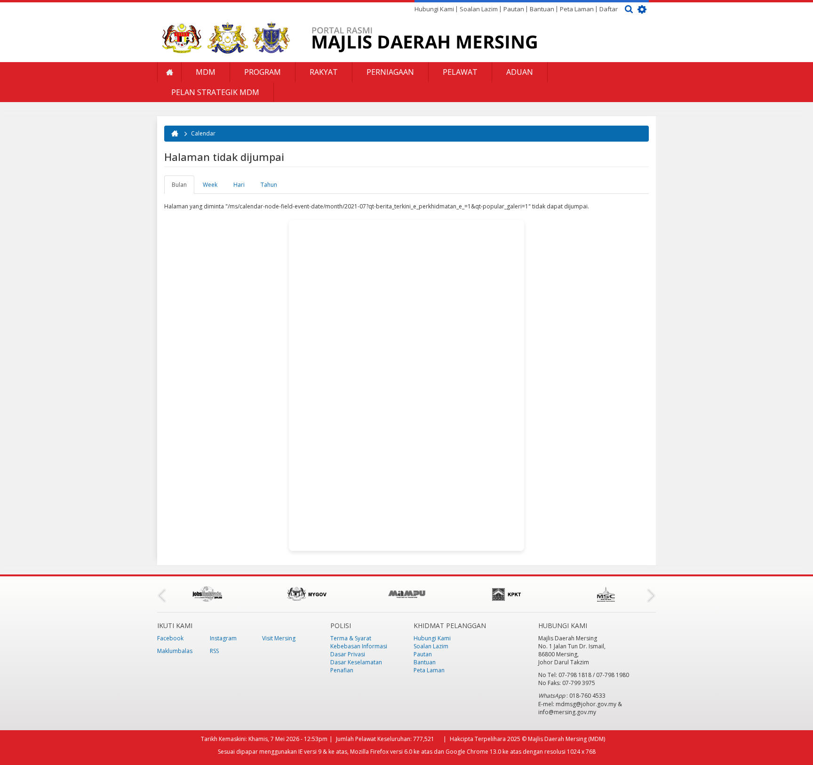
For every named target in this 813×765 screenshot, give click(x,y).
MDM (205, 72)
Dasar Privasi (347, 654)
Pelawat (460, 72)
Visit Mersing (278, 638)
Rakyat (324, 72)
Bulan (183, 187)
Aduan (519, 72)
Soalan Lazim (479, 9)
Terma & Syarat (350, 638)
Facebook (170, 638)
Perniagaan (390, 72)
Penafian (341, 670)
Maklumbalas (174, 651)
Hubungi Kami (434, 9)
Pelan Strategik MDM (215, 92)
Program (262, 72)
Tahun (269, 185)
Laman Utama (169, 72)
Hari (239, 185)
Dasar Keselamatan (356, 662)
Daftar (608, 9)
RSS (214, 651)
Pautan (513, 9)
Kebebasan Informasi (358, 646)
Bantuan (542, 9)
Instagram (223, 638)
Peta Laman (577, 9)
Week (210, 185)
